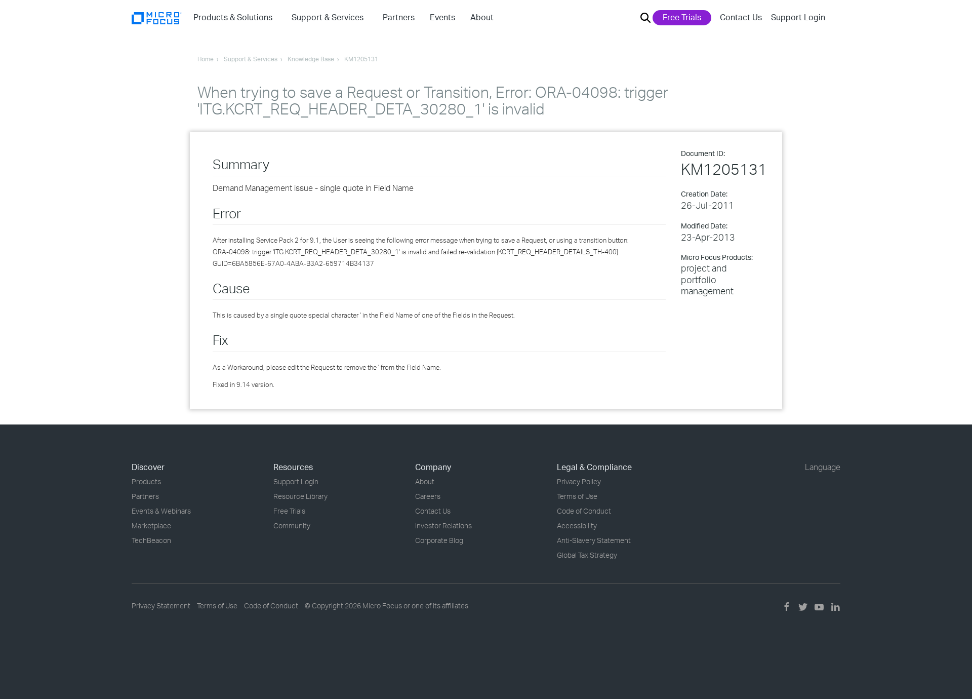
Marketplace (151, 525)
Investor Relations (443, 525)
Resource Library (300, 496)
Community (291, 525)
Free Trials (682, 17)
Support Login (798, 17)
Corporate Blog (439, 540)
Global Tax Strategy (587, 555)
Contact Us (741, 17)
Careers (427, 496)
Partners (145, 496)
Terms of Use (577, 496)
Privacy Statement (161, 605)
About (424, 481)
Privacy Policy (579, 481)
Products (146, 481)
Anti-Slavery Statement (594, 540)
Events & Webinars (161, 511)
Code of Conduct (584, 511)
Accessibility (577, 525)
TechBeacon (151, 540)
